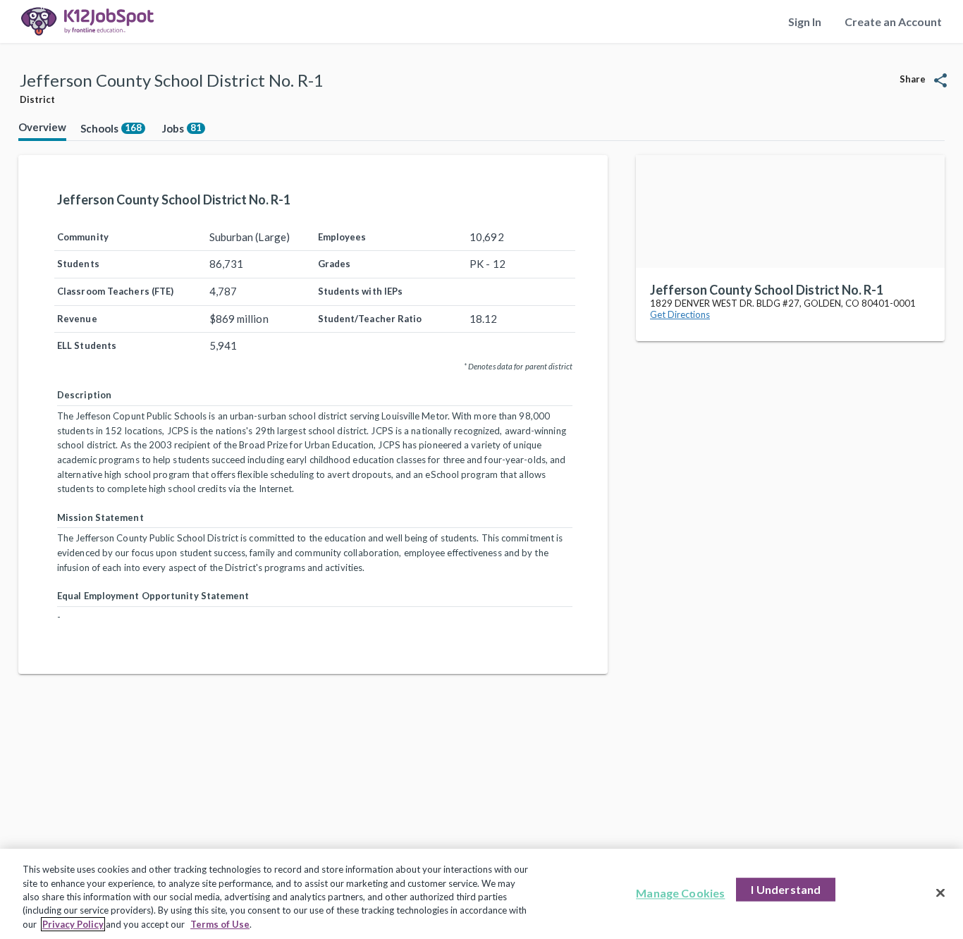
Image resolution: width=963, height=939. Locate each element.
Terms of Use (220, 924)
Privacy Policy (73, 924)
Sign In (804, 21)
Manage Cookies (680, 893)
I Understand (786, 890)
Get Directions (680, 314)
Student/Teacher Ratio (370, 318)
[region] (481, 894)
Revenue (77, 318)
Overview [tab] (42, 127)
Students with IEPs (360, 291)
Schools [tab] (111, 128)
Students (78, 263)
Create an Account (893, 21)
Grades (334, 263)
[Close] (940, 893)
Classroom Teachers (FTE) (115, 291)
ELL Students (86, 345)
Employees (342, 237)
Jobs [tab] (182, 128)
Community (83, 237)
